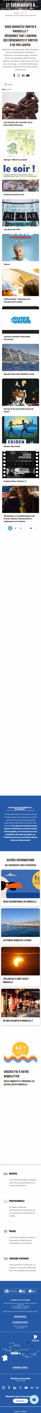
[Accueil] (12, 8)
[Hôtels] (13, 8)
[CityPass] (15, 8)
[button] (26, 8)
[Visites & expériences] (17, 8)
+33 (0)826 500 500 (19, 1322)
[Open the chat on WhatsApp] (34, 1399)
